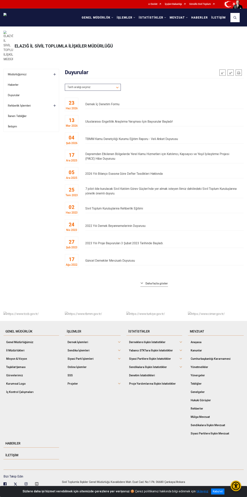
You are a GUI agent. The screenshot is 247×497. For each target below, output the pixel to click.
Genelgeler (198, 392)
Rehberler (197, 408)
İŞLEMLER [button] (124, 17)
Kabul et (218, 491)
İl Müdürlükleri (15, 350)
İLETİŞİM (218, 17)
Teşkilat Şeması (16, 367)
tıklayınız (202, 491)
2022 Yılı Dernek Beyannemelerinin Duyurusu (115, 226)
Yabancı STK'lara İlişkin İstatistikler (151, 350)
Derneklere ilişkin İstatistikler (147, 342)
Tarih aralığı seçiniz (79, 87)
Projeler (73, 383)
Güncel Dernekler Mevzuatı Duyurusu (110, 260)
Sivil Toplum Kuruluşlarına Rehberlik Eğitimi (114, 208)
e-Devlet (152, 4)
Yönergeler (198, 375)
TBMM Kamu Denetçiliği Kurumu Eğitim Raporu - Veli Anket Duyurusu (131, 139)
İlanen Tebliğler (17, 116)
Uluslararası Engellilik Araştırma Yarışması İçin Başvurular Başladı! (129, 121)
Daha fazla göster (156, 283)
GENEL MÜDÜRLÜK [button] (96, 17)
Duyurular (14, 95)
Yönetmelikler (199, 367)
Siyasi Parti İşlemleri (81, 358)
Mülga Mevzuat (200, 416)
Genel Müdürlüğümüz (19, 342)
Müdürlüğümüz (17, 74)
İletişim (12, 126)
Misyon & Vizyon (16, 358)
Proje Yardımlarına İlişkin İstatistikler (152, 383)
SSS (70, 375)
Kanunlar (196, 350)
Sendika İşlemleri (79, 350)
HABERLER (199, 17)
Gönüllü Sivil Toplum (200, 4)
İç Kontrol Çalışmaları (20, 392)
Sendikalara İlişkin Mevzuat (208, 425)
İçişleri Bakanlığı (173, 4)
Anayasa (196, 342)
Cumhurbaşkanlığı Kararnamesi (211, 358)
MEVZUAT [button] (177, 17)
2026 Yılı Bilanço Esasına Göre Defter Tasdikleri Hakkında (124, 174)
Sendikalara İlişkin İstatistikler (148, 367)
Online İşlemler (77, 367)
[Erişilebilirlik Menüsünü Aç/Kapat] (236, 486)
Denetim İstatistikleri (142, 375)
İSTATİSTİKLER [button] (151, 17)
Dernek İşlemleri (78, 342)
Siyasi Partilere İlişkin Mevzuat (210, 433)
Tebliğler (196, 383)
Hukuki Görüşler (201, 400)
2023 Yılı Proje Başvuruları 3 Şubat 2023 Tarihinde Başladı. (124, 243)
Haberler (13, 85)
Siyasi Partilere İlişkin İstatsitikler (150, 358)
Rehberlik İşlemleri (19, 105)
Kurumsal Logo (16, 383)
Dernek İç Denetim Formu (102, 104)
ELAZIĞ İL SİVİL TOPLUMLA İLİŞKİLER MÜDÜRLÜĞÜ (64, 46)
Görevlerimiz (14, 375)
